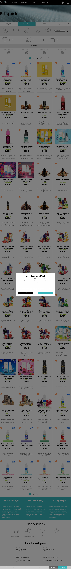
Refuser (53, 567)
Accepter (63, 567)
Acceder (45, 292)
